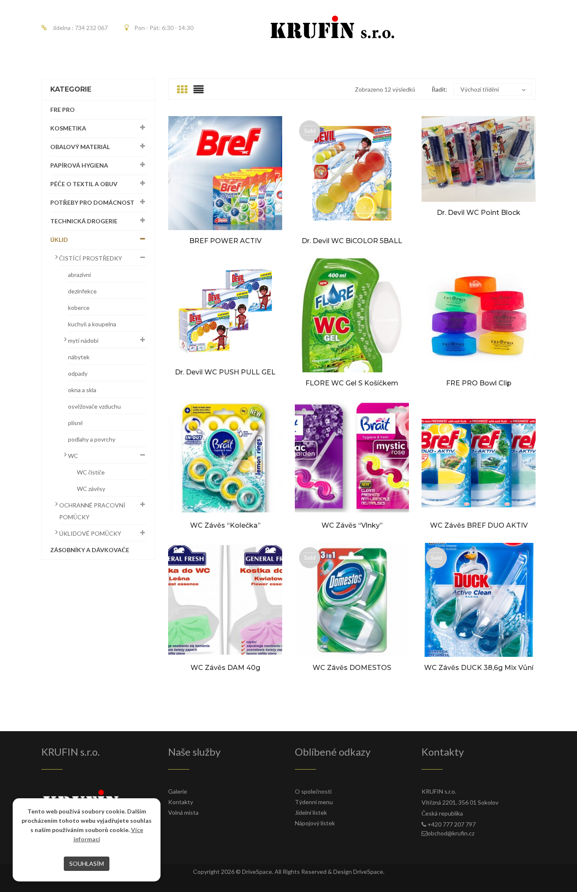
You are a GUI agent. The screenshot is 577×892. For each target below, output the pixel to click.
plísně (75, 422)
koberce (79, 307)
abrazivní (79, 274)
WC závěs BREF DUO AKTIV (479, 525)
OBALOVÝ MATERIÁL (80, 146)
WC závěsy (91, 488)
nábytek (79, 357)
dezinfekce (82, 291)
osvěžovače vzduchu (94, 406)
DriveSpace (257, 871)
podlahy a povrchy (91, 439)
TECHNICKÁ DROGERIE (83, 221)
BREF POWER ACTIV (225, 241)
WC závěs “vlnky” (352, 525)
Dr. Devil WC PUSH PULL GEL (225, 372)
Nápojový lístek (315, 823)
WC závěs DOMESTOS (352, 668)
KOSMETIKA (68, 128)
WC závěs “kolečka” (225, 525)
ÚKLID (59, 239)
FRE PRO (62, 109)
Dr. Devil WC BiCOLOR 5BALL (352, 241)
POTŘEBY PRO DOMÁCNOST (92, 202)
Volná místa (183, 812)
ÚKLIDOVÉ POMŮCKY (90, 533)
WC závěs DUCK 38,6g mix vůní (478, 668)
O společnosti (313, 791)
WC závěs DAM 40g (225, 668)
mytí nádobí (83, 340)
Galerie (177, 791)
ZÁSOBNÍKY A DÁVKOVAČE (89, 549)
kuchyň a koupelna (92, 324)
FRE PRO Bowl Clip (479, 383)
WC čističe (91, 472)
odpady (77, 373)
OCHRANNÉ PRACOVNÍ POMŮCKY (92, 511)
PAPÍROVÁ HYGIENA (79, 165)
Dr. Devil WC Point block (478, 213)
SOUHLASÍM (86, 863)
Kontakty (180, 801)
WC (73, 455)
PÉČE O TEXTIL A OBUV (83, 183)
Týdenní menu (314, 801)
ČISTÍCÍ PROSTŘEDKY (90, 258)
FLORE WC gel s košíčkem (351, 383)
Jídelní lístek (311, 812)
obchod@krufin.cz (450, 833)
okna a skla (82, 389)
